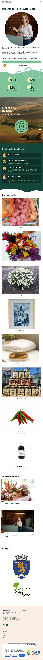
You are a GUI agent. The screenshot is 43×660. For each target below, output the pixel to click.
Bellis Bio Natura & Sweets (21, 399)
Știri (23, 614)
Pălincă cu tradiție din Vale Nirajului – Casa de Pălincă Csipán (21, 535)
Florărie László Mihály (21, 297)
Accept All (22, 655)
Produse (24, 610)
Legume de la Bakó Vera (21, 433)
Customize (7, 655)
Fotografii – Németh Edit (21, 331)
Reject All (14, 655)
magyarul (4, 635)
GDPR (4, 637)
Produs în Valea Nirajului (12, 503)
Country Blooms (21, 263)
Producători (24, 612)
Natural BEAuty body (21, 365)
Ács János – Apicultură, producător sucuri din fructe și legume (21, 468)
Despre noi (5, 631)
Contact (4, 633)
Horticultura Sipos (20, 229)
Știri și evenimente (8, 502)
